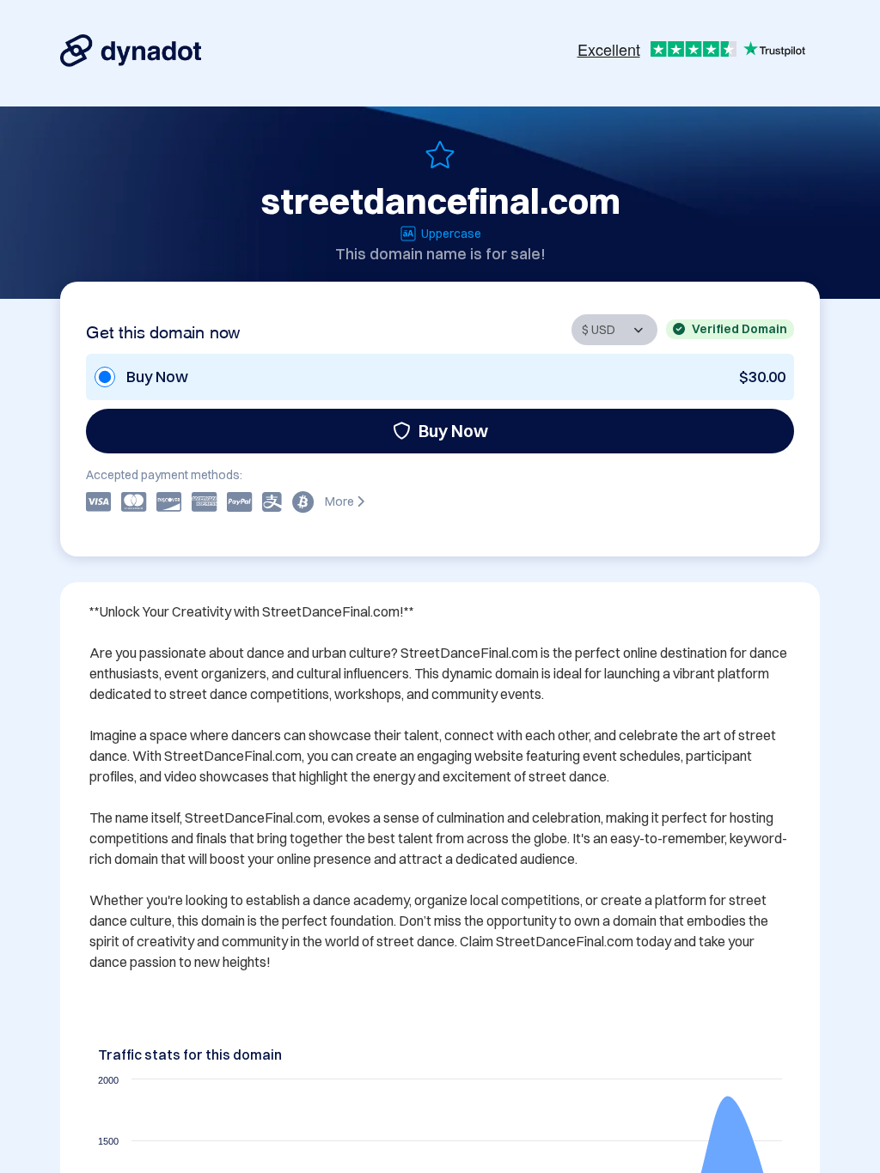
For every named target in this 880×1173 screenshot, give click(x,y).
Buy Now (453, 430)
